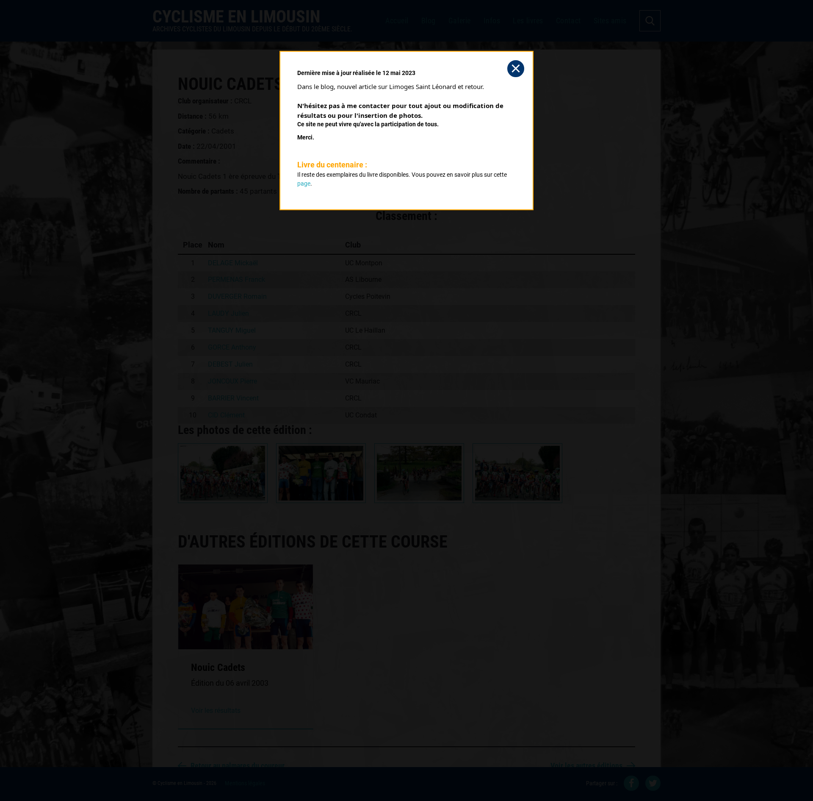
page (303, 183)
